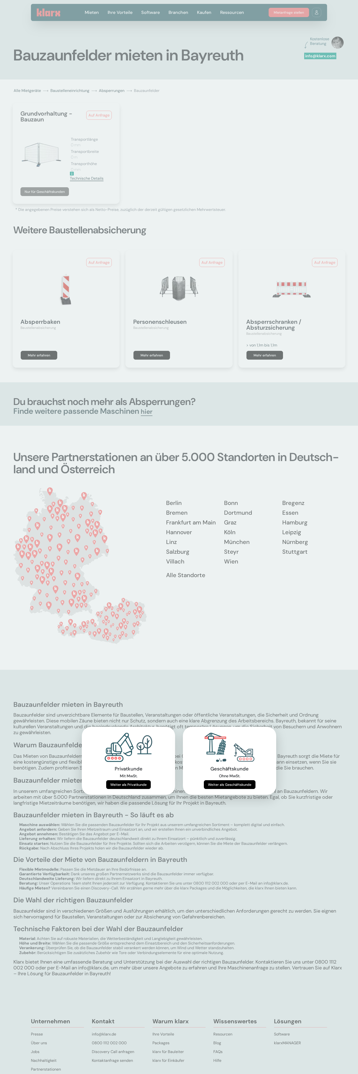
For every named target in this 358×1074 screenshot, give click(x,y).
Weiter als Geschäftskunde (229, 784)
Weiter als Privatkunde (128, 784)
